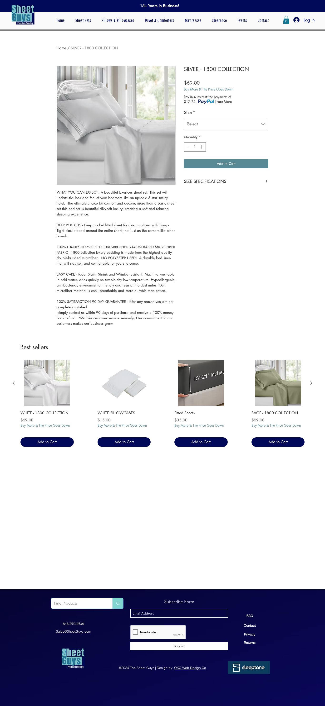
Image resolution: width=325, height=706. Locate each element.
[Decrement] (188, 147)
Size (189, 112)
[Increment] (202, 147)
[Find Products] (118, 603)
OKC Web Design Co (190, 668)
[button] (286, 20)
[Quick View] (47, 383)
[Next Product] (311, 383)
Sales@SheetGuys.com (73, 631)
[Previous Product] (13, 383)
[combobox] (226, 124)
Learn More (223, 101)
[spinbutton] (195, 147)
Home (61, 48)
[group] (162, 403)
